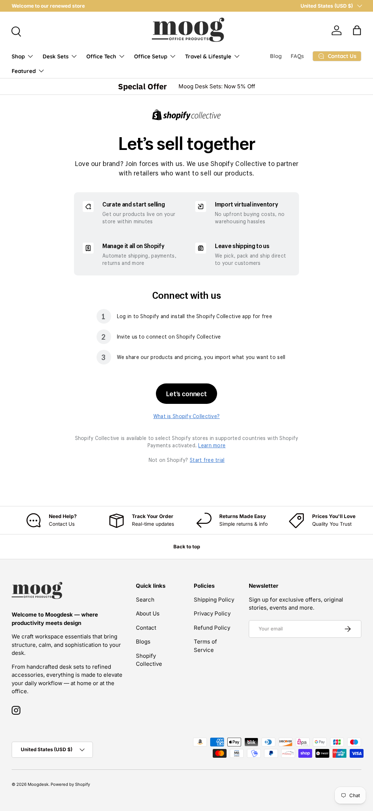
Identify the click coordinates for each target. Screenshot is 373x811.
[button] (357, 30)
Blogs (143, 641)
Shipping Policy (214, 599)
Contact (146, 627)
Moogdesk (38, 784)
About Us (148, 613)
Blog (276, 56)
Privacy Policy (212, 613)
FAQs (297, 56)
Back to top (186, 546)
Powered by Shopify (70, 784)
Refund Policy (212, 627)
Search (145, 599)
